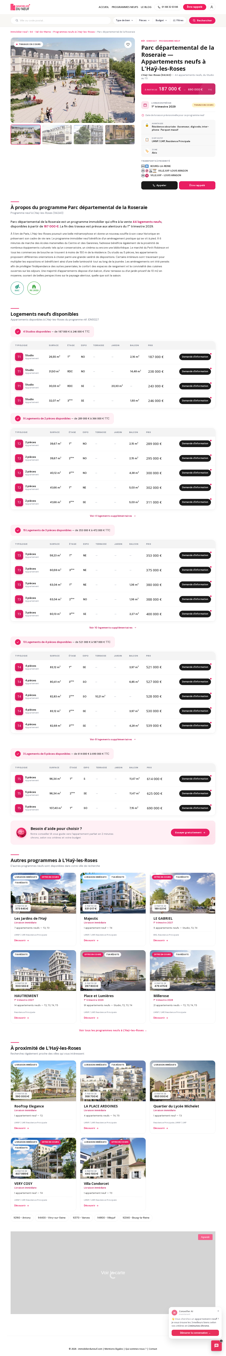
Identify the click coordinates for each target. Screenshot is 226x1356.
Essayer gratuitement (188, 832)
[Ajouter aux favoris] (128, 44)
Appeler (161, 185)
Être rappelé (197, 185)
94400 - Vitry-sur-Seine (52, 1217)
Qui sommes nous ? (136, 1348)
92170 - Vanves (81, 1217)
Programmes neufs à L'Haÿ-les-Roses (74, 31)
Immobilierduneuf (20, 7)
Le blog (146, 7)
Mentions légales (114, 1348)
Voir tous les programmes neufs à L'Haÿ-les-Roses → (113, 1030)
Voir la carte (113, 1272)
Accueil (104, 7)
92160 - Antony (22, 1217)
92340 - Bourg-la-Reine (136, 1217)
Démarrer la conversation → (195, 1332)
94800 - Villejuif (106, 1217)
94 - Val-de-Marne (40, 31)
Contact (153, 1348)
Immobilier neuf (19, 31)
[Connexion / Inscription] (211, 7)
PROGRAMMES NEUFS (125, 7)
